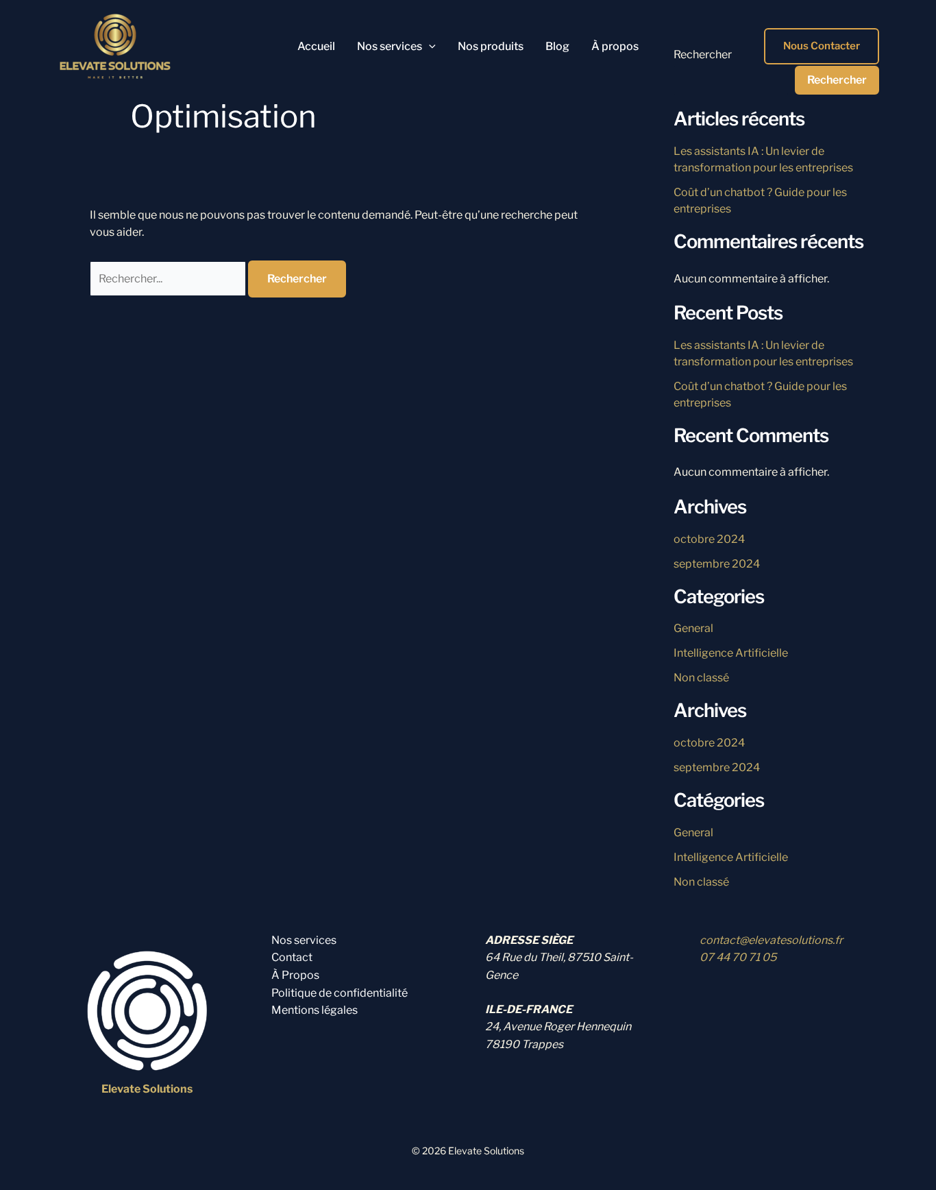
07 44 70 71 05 (738, 957)
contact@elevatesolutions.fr (771, 940)
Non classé (701, 677)
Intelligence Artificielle (731, 652)
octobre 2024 (709, 539)
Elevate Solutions (147, 1088)
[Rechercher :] (169, 278)
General (693, 628)
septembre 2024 (717, 563)
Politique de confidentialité (339, 992)
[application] (429, 46)
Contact (291, 957)
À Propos (295, 975)
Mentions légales (314, 1010)
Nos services (303, 940)
